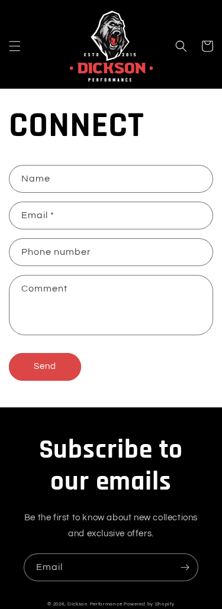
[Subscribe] (185, 567)
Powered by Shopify (149, 604)
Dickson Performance (94, 604)
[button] (15, 46)
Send (45, 366)
